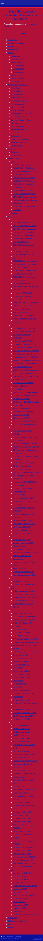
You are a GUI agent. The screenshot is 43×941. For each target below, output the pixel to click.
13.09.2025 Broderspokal (22, 283)
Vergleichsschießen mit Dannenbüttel (22, 557)
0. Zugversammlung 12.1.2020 (24, 591)
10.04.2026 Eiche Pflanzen (23, 190)
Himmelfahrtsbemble (19, 130)
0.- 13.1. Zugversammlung (22, 613)
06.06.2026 (17, 210)
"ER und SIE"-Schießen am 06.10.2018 (23, 826)
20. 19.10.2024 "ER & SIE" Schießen (26, 402)
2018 (12, 722)
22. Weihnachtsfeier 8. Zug (23, 530)
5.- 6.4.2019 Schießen (21, 636)
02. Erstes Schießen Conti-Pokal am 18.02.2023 (25, 438)
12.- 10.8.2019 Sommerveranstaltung (21, 669)
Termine (14, 213)
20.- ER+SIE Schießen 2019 (23, 709)
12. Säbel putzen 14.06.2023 (23, 488)
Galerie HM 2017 (19, 902)
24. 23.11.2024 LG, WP (21, 418)
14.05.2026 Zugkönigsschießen (24, 206)
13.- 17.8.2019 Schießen (21, 674)
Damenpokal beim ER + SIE (21, 114)
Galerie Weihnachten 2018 (23, 860)
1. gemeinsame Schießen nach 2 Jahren (25, 563)
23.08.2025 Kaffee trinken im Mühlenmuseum (24, 278)
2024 (12, 325)
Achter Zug (12, 40)
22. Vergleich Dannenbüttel (23, 411)
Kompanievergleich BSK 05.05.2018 (22, 765)
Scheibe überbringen (21, 882)
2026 (12, 162)
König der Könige (17, 59)
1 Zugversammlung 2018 (22, 725)
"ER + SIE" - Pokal (17, 107)
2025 (12, 219)
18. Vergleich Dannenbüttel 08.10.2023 (23, 515)
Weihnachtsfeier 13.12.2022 (23, 572)
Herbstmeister (16, 136)
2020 (12, 588)
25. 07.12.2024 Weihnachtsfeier (24, 421)
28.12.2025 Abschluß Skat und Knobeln (24, 320)
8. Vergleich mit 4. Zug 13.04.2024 (25, 354)
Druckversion (8, 936)
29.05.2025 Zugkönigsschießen (24, 264)
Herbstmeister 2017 (20, 905)
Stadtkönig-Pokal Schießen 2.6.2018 (23, 781)
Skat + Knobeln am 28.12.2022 (24, 575)
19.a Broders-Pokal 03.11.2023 (24, 524)
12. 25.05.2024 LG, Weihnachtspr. (25, 370)
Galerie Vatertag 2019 (21, 655)
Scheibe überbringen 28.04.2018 (25, 761)
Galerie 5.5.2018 (19, 770)
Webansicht (37, 939)
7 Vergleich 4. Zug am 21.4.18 (24, 754)
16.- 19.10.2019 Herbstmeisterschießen (22, 688)
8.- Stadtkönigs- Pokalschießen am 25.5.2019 (25, 647)
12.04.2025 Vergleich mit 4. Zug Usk (24, 256)
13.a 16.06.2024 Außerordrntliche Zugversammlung (25, 378)
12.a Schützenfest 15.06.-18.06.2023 (19, 493)
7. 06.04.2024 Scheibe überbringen (26, 351)
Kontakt (11, 927)
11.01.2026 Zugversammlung (23, 165)
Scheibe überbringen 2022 (23, 543)
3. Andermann (18, 72)
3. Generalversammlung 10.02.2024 (22, 336)
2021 (12, 578)
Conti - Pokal (15, 88)
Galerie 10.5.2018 (19, 777)
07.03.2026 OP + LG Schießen (24, 178)
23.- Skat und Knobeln (21, 719)
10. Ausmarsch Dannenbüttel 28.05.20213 (24, 477)
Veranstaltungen (14, 158)
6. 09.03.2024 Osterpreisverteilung (26, 347)
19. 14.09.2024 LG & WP (21, 399)
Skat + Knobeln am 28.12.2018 (24, 863)
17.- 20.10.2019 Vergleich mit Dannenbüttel (23, 695)
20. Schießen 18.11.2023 (22, 527)
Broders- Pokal (16, 133)
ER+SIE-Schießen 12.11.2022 (23, 568)
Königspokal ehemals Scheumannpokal (19, 102)
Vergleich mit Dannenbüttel (23, 584)
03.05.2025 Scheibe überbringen (25, 261)
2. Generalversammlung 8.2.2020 (25, 597)
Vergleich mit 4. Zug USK (20, 98)
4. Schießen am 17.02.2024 (23, 341)
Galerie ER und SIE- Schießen (24, 895)
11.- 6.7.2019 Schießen (21, 665)
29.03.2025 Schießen (20, 242)
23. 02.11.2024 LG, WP (21, 415)
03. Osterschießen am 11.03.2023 (25, 444)
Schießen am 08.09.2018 (22, 818)
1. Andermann (18, 65)
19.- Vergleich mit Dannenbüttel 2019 (25, 704)
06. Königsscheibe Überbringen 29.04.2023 (25, 458)
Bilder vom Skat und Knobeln (24, 866)
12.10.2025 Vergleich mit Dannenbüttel (22, 297)
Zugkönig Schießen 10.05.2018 (24, 774)
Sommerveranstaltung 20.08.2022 (26, 552)
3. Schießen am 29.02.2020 (23, 601)
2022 (12, 536)
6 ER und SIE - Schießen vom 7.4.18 (24, 746)
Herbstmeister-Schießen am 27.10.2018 (24, 842)
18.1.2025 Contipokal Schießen (24, 226)
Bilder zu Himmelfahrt (21, 892)
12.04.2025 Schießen (20, 251)
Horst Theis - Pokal (18, 142)
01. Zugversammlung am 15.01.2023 (22, 432)
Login (40, 936)
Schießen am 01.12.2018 (22, 854)
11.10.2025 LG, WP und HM (22, 293)
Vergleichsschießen (20, 898)
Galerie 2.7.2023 (19, 504)
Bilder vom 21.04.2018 (21, 757)
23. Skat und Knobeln (21, 533)
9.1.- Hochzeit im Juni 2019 (23, 658)
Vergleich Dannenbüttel (20, 139)
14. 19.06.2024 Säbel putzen (23, 383)
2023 (12, 427)
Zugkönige (15, 81)
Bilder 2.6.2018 (18, 786)
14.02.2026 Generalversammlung (25, 171)
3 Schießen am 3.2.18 (21, 735)
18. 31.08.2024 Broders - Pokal (24, 395)
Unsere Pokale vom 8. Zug (18, 85)
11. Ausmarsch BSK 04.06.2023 (24, 482)
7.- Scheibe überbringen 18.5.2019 (25, 642)
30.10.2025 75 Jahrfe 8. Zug (23, 306)
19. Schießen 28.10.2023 (22, 520)
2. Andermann (18, 69)
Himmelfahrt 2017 (20, 889)
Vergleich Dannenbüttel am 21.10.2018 (23, 836)
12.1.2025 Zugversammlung (23, 222)
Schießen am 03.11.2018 (22, 850)
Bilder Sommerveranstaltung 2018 (24, 807)
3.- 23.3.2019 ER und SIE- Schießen (22, 624)
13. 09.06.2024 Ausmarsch (22, 373)
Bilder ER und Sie (19, 629)
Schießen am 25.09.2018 (22, 812)
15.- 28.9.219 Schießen (21, 684)
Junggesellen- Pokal (18, 117)
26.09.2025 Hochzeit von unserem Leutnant (25, 288)
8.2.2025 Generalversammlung (24, 229)
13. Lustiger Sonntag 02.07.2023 (25, 501)
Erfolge (11, 53)
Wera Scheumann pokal (20, 110)
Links (10, 924)
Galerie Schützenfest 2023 (23, 498)
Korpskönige (15, 75)
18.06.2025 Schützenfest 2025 (24, 271)
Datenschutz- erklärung (17, 921)
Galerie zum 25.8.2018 (21, 815)
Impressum (12, 918)
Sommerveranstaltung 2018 (23, 802)
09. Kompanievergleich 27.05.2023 (26, 472)
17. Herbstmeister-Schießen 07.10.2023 (23, 509)
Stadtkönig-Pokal (19, 876)
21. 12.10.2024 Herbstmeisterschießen (22, 406)
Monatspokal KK (17, 94)
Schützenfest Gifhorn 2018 (23, 790)
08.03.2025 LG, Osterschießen (24, 235)
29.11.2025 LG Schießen (21, 312)
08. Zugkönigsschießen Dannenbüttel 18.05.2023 (22, 467)
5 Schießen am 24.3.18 (21, 738)
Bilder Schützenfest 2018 (22, 793)
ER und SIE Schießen (21, 879)
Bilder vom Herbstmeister (23, 847)
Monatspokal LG (17, 91)
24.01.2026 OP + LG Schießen (23, 168)
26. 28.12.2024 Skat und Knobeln (25, 424)
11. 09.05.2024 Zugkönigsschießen (25, 363)
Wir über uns (13, 49)
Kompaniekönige (17, 78)
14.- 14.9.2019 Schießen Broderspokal (21, 679)
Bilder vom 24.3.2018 (21, 741)
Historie (11, 46)
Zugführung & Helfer (16, 43)
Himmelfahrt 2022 (20, 546)
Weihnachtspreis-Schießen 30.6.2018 (23, 797)
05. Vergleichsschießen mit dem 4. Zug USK (25, 451)
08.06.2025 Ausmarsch (21, 267)
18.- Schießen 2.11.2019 (21, 700)
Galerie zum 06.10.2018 (21, 831)
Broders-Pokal (18, 911)
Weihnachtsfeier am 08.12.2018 (24, 857)
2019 (12, 610)
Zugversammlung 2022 (21, 540)
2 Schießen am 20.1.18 (21, 729)
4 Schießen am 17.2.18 (21, 732)
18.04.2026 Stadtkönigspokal (24, 194)
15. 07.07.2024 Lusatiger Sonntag (25, 392)
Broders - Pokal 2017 (21, 908)
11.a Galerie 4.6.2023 (20, 485)
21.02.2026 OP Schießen (22, 174)
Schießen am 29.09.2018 (22, 822)
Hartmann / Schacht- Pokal (21, 120)
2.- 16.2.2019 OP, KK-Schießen (24, 620)
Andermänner (16, 62)
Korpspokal (15, 152)
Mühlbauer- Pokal (17, 126)
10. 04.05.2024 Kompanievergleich (26, 360)
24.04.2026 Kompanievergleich (24, 197)
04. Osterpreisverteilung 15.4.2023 (26, 447)
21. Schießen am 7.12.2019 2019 (24, 713)
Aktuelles (12, 149)
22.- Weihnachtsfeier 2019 (23, 716)
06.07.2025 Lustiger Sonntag (23, 274)
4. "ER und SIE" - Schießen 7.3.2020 (23, 605)
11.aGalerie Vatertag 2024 (22, 367)
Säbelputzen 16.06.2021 (21, 581)
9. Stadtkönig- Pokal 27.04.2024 (25, 357)
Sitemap (18, 936)
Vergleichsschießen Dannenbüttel (26, 914)
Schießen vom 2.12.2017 (22, 873)
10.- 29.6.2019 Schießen (21, 661)
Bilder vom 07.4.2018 (21, 751)
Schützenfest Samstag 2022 (23, 549)
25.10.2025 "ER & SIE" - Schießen (25, 303)
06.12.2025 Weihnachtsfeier (23, 315)
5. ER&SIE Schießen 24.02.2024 (24, 344)
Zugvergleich (16, 155)
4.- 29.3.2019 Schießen (21, 633)
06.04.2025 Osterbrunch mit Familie (23, 246)
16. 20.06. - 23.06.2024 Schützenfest (21, 387)
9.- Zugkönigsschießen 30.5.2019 (25, 652)
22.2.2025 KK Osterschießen (23, 232)
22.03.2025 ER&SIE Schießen (23, 238)
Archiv (10, 216)
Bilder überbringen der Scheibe (25, 886)
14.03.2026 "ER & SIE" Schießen (24, 181)
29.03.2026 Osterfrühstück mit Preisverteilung (24, 185)
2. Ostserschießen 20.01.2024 (24, 331)
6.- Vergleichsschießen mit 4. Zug (25, 639)
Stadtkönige (15, 56)
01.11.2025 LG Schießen (21, 309)
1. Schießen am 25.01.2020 (23, 594)
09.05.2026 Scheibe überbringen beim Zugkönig (25, 201)
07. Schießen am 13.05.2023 (23, 463)
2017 (12, 870)
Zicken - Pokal (16, 146)
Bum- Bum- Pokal (17, 123)
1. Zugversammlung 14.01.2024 (24, 328)
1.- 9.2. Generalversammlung (24, 617)
